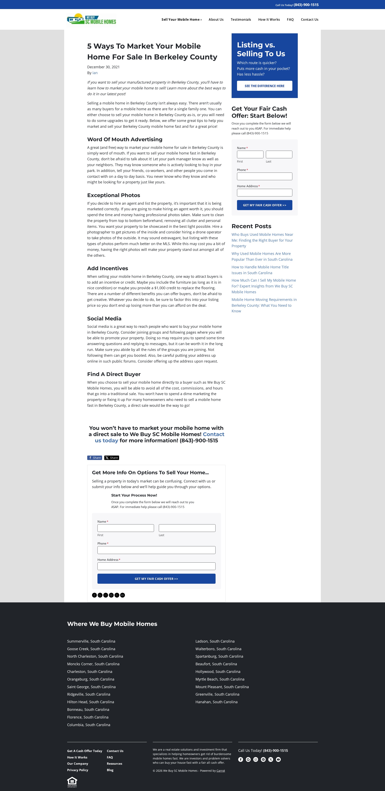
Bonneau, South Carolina (88, 709)
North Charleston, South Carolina (95, 656)
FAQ (290, 19)
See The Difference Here (264, 86)
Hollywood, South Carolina (218, 671)
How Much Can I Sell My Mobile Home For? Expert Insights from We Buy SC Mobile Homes (264, 286)
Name (102, 521)
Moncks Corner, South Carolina (93, 663)
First (100, 535)
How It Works (269, 19)
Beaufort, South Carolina (216, 663)
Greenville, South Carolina (217, 694)
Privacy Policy (77, 770)
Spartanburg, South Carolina (219, 656)
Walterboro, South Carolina (218, 648)
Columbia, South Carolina (88, 724)
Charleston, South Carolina (89, 671)
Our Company (77, 763)
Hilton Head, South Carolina (90, 701)
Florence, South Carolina (87, 717)
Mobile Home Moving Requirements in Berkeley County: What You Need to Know (264, 305)
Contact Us (310, 19)
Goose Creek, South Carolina (91, 648)
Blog (110, 770)
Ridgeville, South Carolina (88, 694)
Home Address (108, 560)
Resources (114, 763)
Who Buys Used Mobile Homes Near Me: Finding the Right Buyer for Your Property (262, 240)
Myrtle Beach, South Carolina (220, 679)
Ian (95, 72)
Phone (102, 543)
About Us (216, 19)
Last (161, 535)
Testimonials (241, 19)
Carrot (221, 771)
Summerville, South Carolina (91, 641)
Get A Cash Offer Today (84, 751)
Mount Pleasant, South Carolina (222, 686)
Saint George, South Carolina (91, 686)
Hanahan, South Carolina (217, 701)
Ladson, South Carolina (215, 641)
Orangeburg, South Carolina (90, 679)
